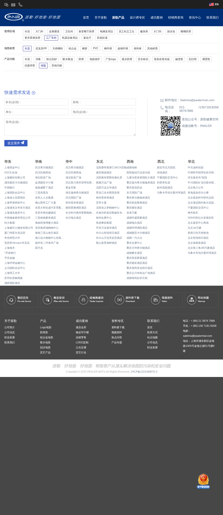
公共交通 (81, 347)
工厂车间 (51, 37)
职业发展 (9, 337)
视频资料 (117, 332)
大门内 (157, 31)
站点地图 (152, 337)
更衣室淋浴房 (32, 37)
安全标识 (143, 59)
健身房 (144, 31)
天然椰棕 (57, 48)
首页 (86, 17)
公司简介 (9, 327)
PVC (95, 48)
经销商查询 (175, 17)
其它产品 (45, 352)
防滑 (81, 59)
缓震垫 (206, 59)
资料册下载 (118, 327)
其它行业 (81, 352)
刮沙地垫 (45, 347)
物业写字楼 (82, 332)
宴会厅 (87, 37)
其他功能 (57, 65)
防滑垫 (44, 332)
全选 (27, 31)
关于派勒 (101, 17)
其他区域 (102, 37)
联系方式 (152, 332)
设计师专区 (137, 17)
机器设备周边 (70, 37)
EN (216, 4)
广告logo (111, 59)
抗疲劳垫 (30, 65)
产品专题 (117, 342)
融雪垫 (179, 59)
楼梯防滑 (186, 31)
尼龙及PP (41, 48)
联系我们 (212, 17)
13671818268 (209, 107)
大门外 (39, 31)
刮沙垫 (193, 59)
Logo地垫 (45, 327)
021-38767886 (186, 108)
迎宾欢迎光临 (162, 59)
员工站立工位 (126, 31)
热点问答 (117, 337)
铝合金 (72, 48)
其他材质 (152, 48)
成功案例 (156, 17)
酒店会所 (81, 327)
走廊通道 (54, 31)
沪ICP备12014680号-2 (144, 371)
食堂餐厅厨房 (86, 31)
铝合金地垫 (46, 337)
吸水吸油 (68, 59)
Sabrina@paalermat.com (197, 100)
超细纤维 (123, 48)
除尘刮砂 (51, 59)
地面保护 (95, 59)
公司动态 (9, 332)
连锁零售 (81, 337)
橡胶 (84, 48)
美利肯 (138, 48)
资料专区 (118, 321)
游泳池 (171, 31)
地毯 (43, 65)
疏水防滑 (127, 59)
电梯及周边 (106, 31)
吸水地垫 (45, 342)
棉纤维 (108, 48)
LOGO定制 (82, 342)
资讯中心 (195, 17)
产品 (43, 321)
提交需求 (14, 143)
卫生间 (69, 31)
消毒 (38, 59)
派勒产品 (118, 17)
